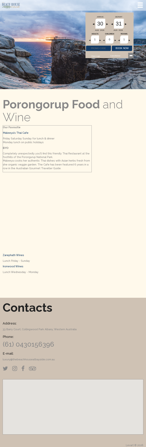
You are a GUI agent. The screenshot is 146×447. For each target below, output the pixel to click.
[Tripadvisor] (34, 368)
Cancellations (115, 56)
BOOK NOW (122, 48)
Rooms (124, 34)
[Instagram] (16, 368)
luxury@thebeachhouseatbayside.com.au (29, 359)
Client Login (95, 56)
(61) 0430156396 (28, 344)
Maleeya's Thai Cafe (15, 132)
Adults (95, 34)
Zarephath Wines (13, 255)
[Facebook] (24, 368)
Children (109, 34)
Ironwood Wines (13, 266)
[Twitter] (7, 368)
